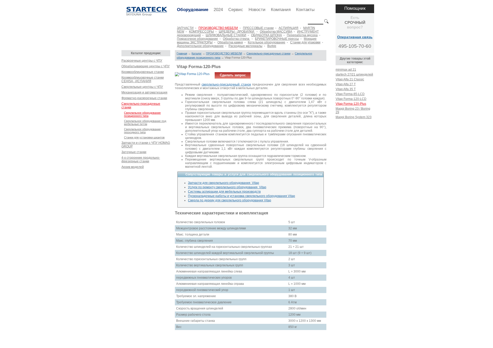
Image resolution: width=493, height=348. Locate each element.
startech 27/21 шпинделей (354, 74)
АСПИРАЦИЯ (288, 28)
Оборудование (192, 9)
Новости (257, 9)
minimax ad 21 (346, 69)
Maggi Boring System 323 (354, 117)
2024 (218, 9)
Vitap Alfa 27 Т (346, 84)
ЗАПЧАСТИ (185, 28)
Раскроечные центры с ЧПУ (141, 60)
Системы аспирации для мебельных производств (224, 191)
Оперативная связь (355, 37)
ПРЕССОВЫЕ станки (258, 28)
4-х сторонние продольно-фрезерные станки (140, 159)
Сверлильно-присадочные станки (140, 105)
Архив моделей (132, 167)
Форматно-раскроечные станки (144, 98)
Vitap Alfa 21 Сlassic (350, 79)
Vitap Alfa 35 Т (346, 89)
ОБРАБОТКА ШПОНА (266, 35)
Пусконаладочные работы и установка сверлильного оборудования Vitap (241, 196)
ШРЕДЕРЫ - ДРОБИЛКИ (237, 31)
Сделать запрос (233, 75)
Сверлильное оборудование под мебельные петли (145, 122)
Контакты (305, 9)
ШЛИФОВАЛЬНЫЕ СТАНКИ (226, 35)
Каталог (197, 53)
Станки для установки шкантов (144, 137)
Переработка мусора (302, 35)
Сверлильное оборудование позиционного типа (142, 114)
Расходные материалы (245, 46)
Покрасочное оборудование (197, 39)
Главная (182, 53)
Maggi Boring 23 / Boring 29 (353, 110)
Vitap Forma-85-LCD (350, 94)
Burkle (271, 46)
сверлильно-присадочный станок (226, 84)
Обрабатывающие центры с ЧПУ (145, 66)
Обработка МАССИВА (276, 31)
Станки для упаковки (305, 42)
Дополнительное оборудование (200, 46)
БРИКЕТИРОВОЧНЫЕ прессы (277, 39)
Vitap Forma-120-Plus (351, 104)
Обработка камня (230, 42)
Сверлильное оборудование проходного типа (142, 131)
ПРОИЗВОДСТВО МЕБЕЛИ (218, 28)
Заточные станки (133, 152)
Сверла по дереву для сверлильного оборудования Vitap (229, 200)
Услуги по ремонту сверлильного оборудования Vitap (227, 187)
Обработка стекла (236, 39)
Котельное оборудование (266, 42)
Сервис (235, 9)
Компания (281, 9)
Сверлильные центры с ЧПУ (142, 87)
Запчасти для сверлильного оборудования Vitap (223, 183)
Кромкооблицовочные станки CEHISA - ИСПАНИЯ (142, 79)
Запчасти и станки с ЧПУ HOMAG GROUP (145, 144)
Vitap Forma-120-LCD (351, 99)
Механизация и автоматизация (144, 92)
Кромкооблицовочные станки (142, 72)
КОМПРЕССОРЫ (201, 31)
